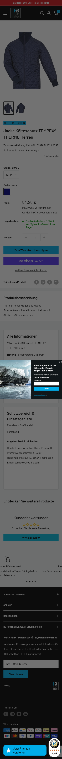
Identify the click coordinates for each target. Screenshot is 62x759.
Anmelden (46, 388)
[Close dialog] (60, 362)
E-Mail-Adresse (37, 380)
